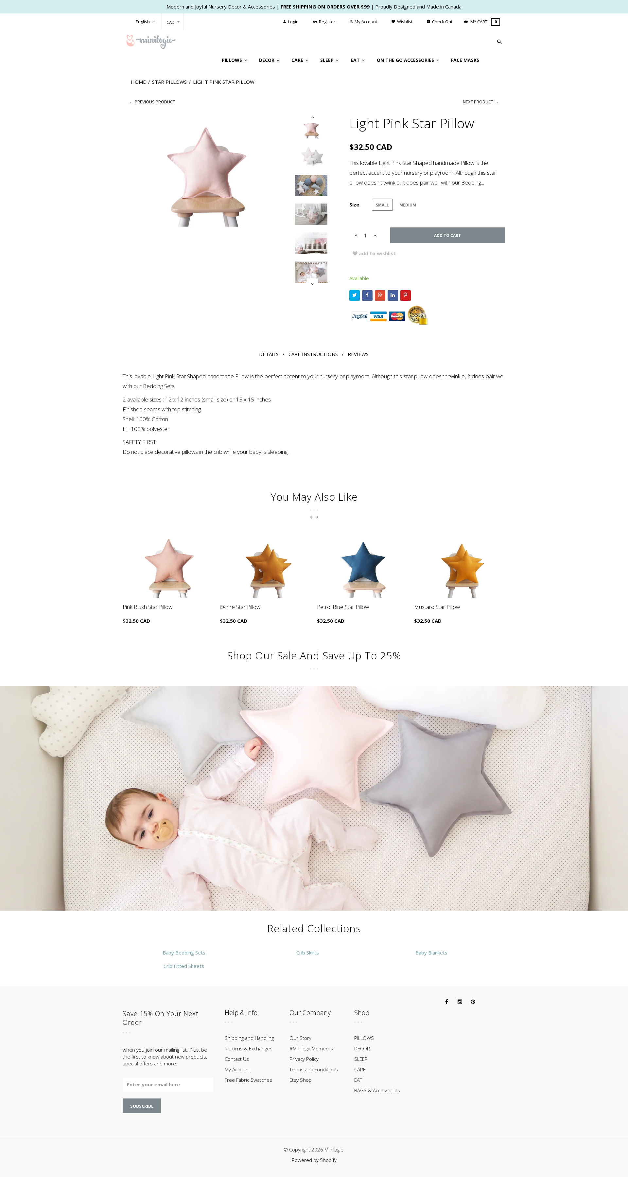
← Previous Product (152, 102)
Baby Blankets (431, 952)
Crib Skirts (307, 952)
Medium (407, 205)
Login (293, 22)
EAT (358, 1080)
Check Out (441, 22)
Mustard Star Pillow (437, 607)
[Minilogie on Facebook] (447, 1002)
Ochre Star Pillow (240, 607)
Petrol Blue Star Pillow (343, 607)
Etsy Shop (300, 1080)
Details (269, 354)
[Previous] (312, 117)
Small (382, 205)
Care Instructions (313, 354)
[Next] (312, 284)
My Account (365, 22)
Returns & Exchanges (248, 1048)
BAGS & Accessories (377, 1090)
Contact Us (237, 1059)
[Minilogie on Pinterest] (473, 1002)
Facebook (367, 295)
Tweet (354, 295)
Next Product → (480, 102)
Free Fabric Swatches (248, 1080)
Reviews (358, 354)
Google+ (380, 295)
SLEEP (361, 1059)
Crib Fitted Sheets (184, 966)
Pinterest (405, 295)
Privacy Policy (304, 1059)
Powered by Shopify (314, 1160)
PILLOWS (364, 1038)
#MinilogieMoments (311, 1048)
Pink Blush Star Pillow (147, 607)
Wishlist (404, 22)
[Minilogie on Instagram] (460, 1002)
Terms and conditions (313, 1069)
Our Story (300, 1038)
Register (326, 22)
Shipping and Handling (249, 1038)
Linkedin (393, 295)
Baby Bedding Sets (184, 952)
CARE (360, 1069)
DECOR (362, 1048)
